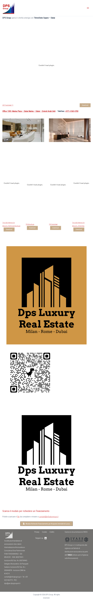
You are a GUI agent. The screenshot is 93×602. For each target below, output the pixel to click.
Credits (52, 532)
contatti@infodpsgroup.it (48, 517)
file (18, 517)
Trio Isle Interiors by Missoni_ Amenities (78, 224)
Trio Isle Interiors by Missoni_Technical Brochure (11, 224)
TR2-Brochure (30, 224)
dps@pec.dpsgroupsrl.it (12, 583)
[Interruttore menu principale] (88, 8)
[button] (46, 523)
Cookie (44, 532)
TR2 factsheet (53, 224)
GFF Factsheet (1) (7, 105)
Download (85, 105)
